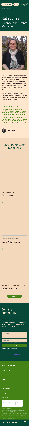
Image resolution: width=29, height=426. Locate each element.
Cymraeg (26, 4)
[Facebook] (8, 365)
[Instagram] (5, 365)
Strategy (4, 393)
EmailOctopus (17, 354)
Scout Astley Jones (11, 242)
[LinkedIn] (11, 365)
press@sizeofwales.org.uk (8, 418)
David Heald (8, 195)
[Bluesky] (2, 365)
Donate (16, 4)
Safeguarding (6, 370)
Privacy (4, 379)
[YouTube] (14, 365)
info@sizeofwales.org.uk (10, 416)
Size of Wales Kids (7, 4)
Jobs (3, 375)
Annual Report (6, 388)
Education (5, 397)
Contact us (5, 384)
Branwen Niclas (9, 289)
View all (14, 296)
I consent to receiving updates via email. (10, 348)
